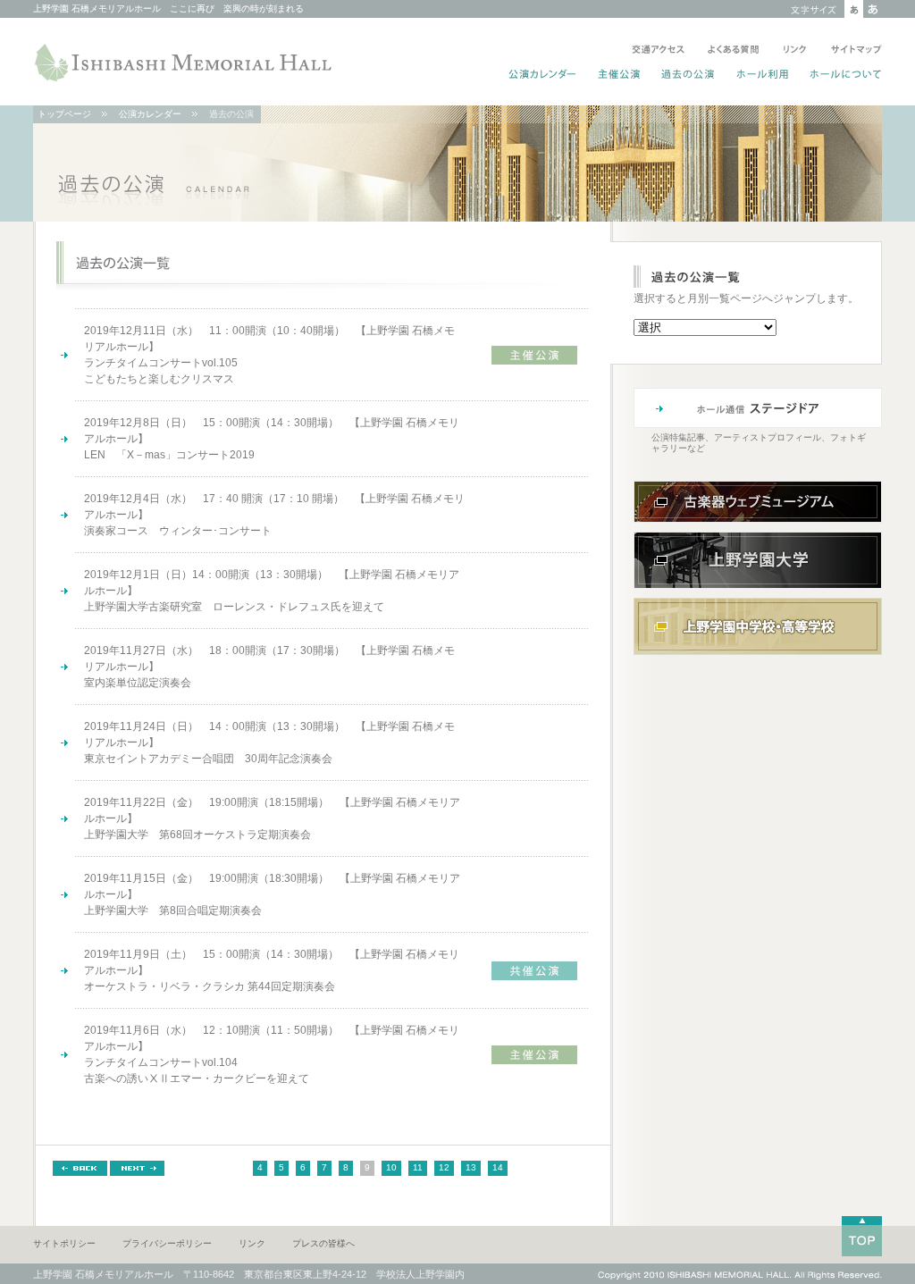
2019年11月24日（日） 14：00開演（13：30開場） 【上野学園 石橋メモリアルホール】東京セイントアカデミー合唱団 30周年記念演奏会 (269, 742)
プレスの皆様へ (323, 1243)
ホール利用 (762, 76)
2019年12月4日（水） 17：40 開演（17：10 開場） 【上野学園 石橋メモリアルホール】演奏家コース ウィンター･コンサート (274, 514)
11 (418, 1167)
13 (471, 1167)
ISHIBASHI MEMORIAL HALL (185, 62)
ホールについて (842, 76)
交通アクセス (658, 51)
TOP (862, 1236)
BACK (80, 1168)
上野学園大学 (758, 560)
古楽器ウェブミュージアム (758, 502)
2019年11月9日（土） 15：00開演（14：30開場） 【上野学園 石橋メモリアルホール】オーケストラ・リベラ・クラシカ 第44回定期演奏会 (271, 970)
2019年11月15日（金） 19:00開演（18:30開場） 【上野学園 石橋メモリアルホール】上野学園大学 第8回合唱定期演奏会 (272, 894)
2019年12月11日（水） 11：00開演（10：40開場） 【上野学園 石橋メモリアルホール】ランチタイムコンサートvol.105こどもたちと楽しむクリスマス (269, 354)
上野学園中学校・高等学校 (758, 626)
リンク (794, 51)
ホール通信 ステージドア (758, 408)
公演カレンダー (542, 76)
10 (391, 1167)
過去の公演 (688, 76)
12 (444, 1167)
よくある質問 (733, 51)
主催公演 (620, 76)
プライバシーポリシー (167, 1243)
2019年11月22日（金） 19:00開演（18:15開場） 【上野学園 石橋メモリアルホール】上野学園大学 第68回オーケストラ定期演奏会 (272, 818)
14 (497, 1167)
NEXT (137, 1168)
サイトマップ (853, 51)
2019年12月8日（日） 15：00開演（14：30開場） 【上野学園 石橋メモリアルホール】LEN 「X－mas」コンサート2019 (271, 438)
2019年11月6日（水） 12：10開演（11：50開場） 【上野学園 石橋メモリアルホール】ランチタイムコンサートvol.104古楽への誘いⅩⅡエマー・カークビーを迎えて (271, 1054)
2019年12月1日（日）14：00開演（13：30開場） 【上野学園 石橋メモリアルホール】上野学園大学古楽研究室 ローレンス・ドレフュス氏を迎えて (271, 590)
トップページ (64, 114)
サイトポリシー (64, 1243)
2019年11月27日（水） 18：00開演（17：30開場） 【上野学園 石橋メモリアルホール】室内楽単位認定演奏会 (269, 666)
